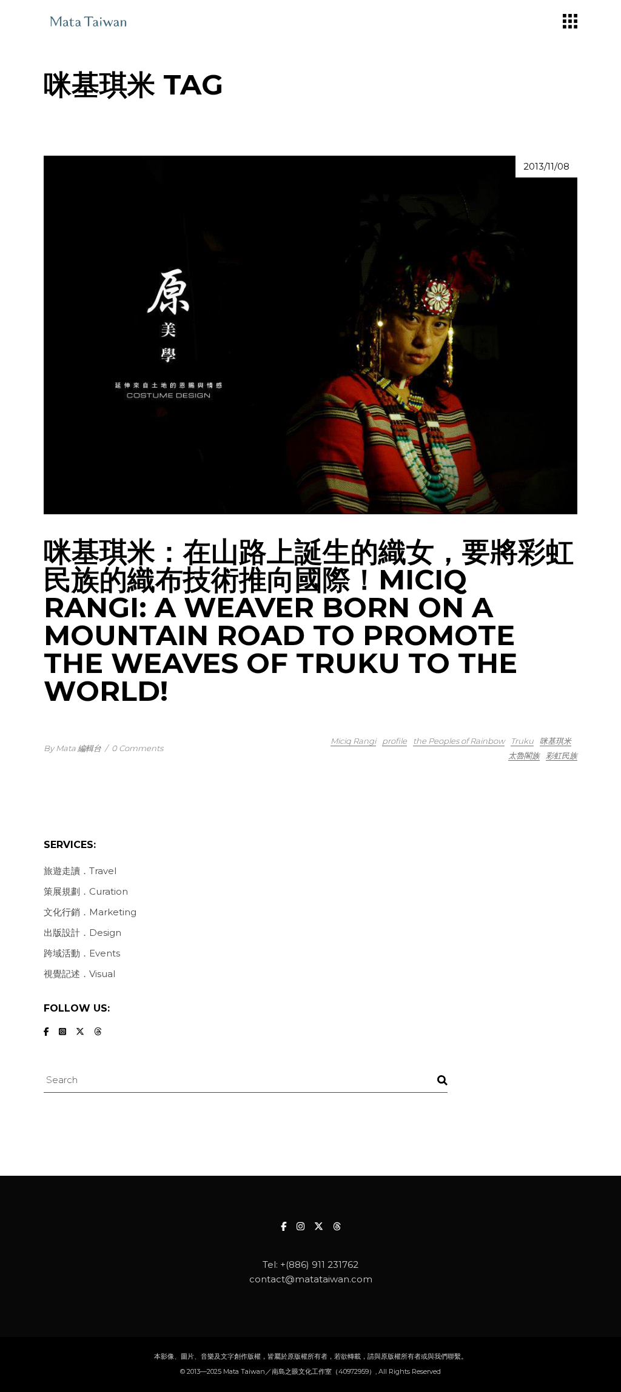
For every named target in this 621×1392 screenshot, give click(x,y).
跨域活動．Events (82, 953)
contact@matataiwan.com (310, 1279)
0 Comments (137, 748)
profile (394, 741)
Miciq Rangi (353, 741)
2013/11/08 (546, 166)
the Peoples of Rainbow (459, 741)
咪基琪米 (555, 741)
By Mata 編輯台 (72, 748)
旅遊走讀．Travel (80, 871)
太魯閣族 (524, 755)
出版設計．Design (82, 932)
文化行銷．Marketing (90, 912)
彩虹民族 (561, 755)
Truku (522, 741)
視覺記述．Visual (79, 973)
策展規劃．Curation (86, 891)
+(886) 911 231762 (319, 1264)
